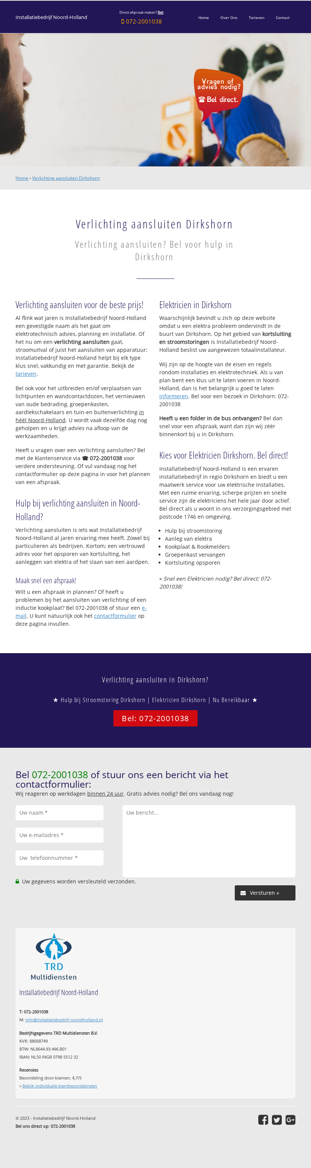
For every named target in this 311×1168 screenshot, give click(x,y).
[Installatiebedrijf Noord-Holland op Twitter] (277, 1119)
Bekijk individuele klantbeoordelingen (59, 1086)
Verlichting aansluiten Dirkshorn (66, 178)
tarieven (26, 373)
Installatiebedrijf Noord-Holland (51, 17)
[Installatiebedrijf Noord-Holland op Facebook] (263, 1119)
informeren (173, 396)
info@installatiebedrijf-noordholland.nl (64, 1019)
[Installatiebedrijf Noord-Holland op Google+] (290, 1119)
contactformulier (115, 615)
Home (22, 178)
